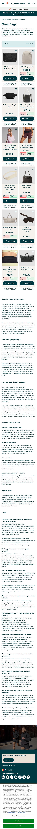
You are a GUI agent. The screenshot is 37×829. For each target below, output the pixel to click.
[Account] (29, 3)
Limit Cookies (18, 820)
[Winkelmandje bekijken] (33, 3)
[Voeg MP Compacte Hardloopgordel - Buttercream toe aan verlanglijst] (16, 169)
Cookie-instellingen (8, 765)
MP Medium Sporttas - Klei (10, 228)
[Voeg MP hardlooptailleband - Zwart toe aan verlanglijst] (16, 251)
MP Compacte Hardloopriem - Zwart (27, 146)
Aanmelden (8, 760)
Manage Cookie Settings (18, 815)
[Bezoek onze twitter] (20, 777)
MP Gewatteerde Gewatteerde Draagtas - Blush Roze (10, 147)
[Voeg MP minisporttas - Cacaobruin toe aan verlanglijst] (33, 169)
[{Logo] (18, 3)
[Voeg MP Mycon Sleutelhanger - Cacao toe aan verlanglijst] (33, 211)
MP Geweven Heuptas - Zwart (10, 106)
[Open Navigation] (3, 3)
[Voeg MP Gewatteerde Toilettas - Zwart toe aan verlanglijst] (16, 51)
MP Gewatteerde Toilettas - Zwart (10, 68)
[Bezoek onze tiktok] (11, 777)
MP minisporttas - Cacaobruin (27, 186)
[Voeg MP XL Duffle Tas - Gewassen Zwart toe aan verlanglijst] (33, 251)
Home (4, 19)
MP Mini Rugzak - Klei (27, 67)
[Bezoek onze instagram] (3, 777)
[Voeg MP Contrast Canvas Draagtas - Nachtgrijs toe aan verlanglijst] (33, 89)
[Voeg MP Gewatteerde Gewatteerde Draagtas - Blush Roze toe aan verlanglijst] (16, 129)
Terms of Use (21, 812)
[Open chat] (28, 777)
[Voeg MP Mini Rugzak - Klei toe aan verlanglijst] (33, 51)
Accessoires (15, 19)
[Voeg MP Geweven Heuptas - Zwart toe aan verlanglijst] (16, 89)
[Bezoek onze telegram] (24, 777)
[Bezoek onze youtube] (16, 777)
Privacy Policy (11, 812)
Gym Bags (22, 19)
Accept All (18, 825)
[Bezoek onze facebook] (7, 777)
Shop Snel (11, 78)
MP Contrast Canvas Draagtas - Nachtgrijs (27, 106)
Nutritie (9, 19)
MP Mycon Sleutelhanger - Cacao (27, 229)
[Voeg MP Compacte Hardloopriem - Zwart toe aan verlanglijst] (33, 129)
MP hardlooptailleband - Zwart (10, 269)
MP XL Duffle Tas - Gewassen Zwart (27, 268)
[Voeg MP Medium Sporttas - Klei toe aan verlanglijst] (16, 211)
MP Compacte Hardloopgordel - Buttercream (10, 187)
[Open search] (7, 3)
